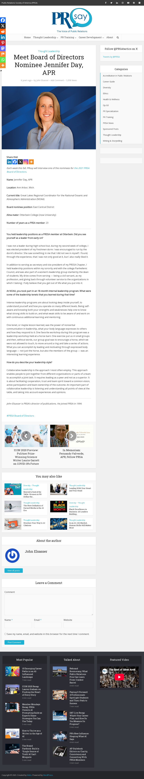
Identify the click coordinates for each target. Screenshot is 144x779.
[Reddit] (3, 31)
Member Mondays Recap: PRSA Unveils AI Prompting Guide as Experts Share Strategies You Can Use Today (32, 713)
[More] (31, 161)
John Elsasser (42, 80)
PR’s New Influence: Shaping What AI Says (79, 736)
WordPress (48, 775)
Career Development (90, 37)
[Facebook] (14, 161)
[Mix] (3, 54)
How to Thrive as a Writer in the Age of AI (32, 733)
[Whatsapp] (3, 59)
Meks (29, 775)
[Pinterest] (3, 43)
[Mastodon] (3, 48)
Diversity (26, 485)
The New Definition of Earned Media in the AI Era (33, 508)
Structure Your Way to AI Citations (34, 524)
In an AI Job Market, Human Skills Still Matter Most (80, 525)
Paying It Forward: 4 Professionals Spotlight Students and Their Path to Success (79, 698)
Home (27, 37)
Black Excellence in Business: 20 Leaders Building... (78, 511)
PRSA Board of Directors (21, 415)
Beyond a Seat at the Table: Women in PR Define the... (32, 494)
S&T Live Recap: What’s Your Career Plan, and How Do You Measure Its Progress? (79, 718)
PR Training (67, 37)
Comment (9, 592)
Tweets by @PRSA (111, 56)
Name (8, 619)
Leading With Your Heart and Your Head (80, 489)
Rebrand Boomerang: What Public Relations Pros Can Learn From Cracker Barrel (79, 675)
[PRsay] (72, 18)
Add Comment (57, 80)
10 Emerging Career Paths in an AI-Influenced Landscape (32, 672)
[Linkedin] (9, 161)
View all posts (13, 570)
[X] (20, 161)
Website (68, 619)
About (109, 37)
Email (37, 619)
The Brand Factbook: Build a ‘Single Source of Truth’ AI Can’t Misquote (30, 751)
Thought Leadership (44, 37)
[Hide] (1, 71)
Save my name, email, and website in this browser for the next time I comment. (48, 634)
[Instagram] (25, 161)
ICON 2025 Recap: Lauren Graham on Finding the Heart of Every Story (31, 690)
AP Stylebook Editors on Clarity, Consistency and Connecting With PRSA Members (79, 754)
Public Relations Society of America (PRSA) (19, 3)
